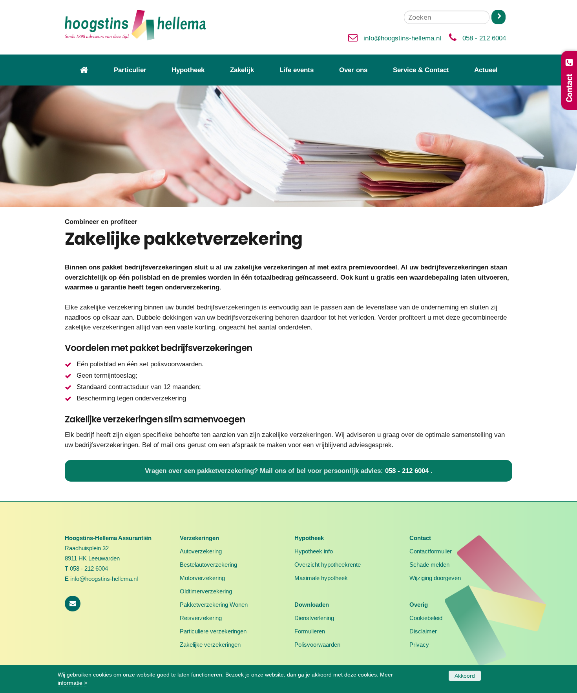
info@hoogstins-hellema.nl (402, 38)
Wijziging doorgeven (435, 578)
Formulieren (309, 631)
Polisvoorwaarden (317, 644)
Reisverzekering (201, 618)
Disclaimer (423, 631)
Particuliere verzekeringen (213, 631)
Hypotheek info (313, 551)
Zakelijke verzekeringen (210, 644)
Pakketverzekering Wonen (214, 604)
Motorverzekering (202, 578)
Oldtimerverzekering (206, 591)
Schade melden (429, 564)
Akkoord (465, 676)
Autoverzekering (201, 551)
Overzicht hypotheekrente (327, 564)
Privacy (419, 644)
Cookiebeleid (425, 618)
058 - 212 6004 (484, 38)
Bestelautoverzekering (208, 564)
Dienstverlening (314, 618)
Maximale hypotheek (321, 578)
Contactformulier (430, 551)
